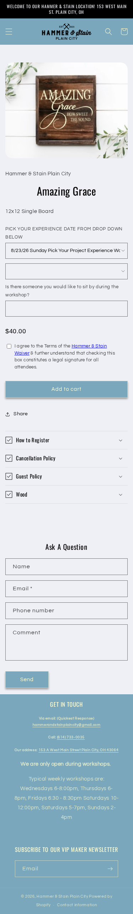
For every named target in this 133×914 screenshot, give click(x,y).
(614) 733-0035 (71, 737)
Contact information (77, 905)
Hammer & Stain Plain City (62, 896)
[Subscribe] (110, 868)
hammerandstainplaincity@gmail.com (67, 725)
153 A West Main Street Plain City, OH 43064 (79, 750)
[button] (9, 31)
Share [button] (20, 413)
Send (27, 679)
